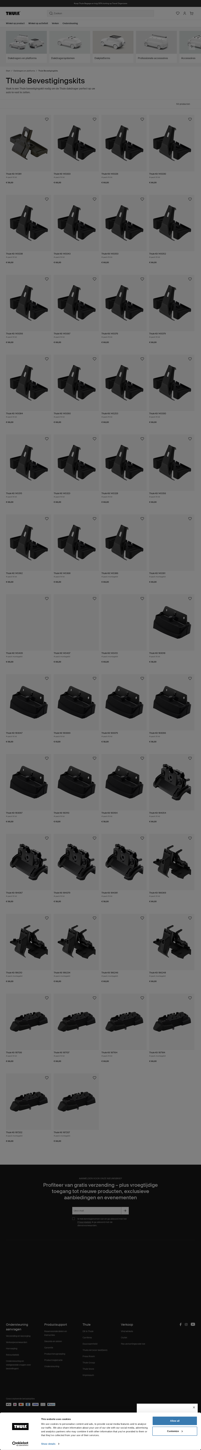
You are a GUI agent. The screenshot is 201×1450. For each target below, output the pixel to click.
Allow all (174, 1420)
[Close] (194, 1407)
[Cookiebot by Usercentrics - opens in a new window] (20, 1444)
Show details (48, 1443)
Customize (173, 1431)
